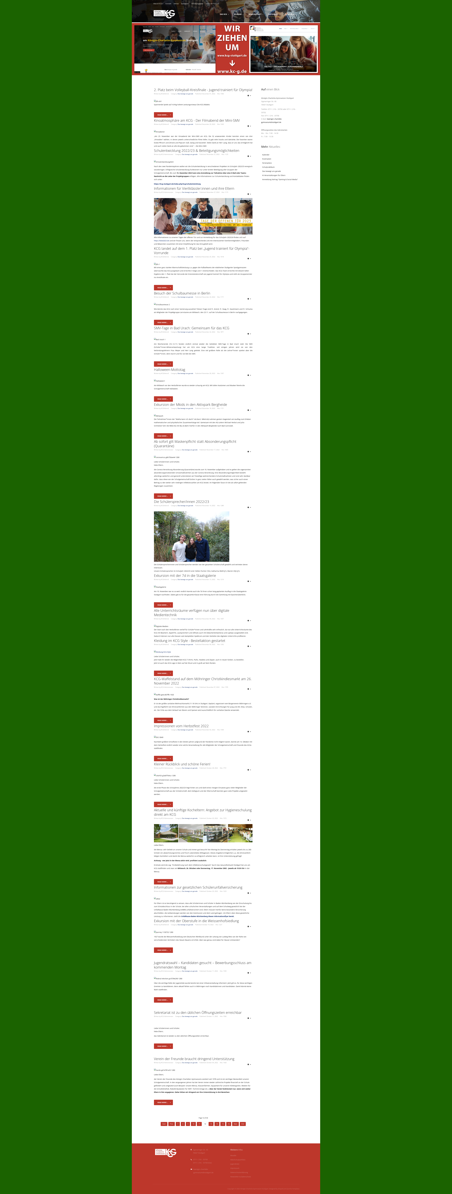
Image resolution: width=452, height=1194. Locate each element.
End (242, 1124)
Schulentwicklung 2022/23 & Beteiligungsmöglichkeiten (196, 150)
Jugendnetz (234, 1164)
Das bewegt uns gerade (185, 94)
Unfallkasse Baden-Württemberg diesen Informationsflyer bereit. (207, 916)
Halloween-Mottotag (169, 369)
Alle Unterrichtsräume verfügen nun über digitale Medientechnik (191, 612)
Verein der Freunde (212, 4)
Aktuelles (273, 14)
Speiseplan (185, 4)
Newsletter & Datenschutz (240, 1177)
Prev (171, 1124)
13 (211, 1124)
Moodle (233, 1156)
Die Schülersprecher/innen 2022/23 (181, 501)
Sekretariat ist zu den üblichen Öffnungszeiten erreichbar (198, 1012)
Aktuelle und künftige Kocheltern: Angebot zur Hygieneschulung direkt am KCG (203, 812)
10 (193, 1124)
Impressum (234, 1168)
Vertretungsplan (197, 4)
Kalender (265, 155)
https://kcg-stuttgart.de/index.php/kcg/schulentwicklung (177, 184)
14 (217, 1124)
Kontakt (168, 4)
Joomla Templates (293, 1189)
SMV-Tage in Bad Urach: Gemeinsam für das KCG (191, 328)
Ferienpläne (267, 163)
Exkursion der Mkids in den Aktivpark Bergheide (190, 404)
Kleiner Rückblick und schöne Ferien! (182, 764)
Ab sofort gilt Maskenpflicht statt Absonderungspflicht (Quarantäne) (195, 443)
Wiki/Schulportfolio (237, 1160)
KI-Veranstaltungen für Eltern (273, 175)
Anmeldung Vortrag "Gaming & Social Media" (280, 179)
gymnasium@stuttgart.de (203, 1172)
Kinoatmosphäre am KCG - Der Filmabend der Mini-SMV (197, 120)
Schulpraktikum (268, 167)
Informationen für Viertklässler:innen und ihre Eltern (194, 188)
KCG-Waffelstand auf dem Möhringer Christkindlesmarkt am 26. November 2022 (203, 681)
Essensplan (266, 159)
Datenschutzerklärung (239, 1173)
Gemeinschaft (255, 14)
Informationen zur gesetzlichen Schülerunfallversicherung (198, 887)
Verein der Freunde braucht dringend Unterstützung (194, 1058)
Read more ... (162, 115)
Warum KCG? (158, 4)
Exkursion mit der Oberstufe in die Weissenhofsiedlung (196, 920)
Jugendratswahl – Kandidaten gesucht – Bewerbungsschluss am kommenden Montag (202, 964)
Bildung (238, 14)
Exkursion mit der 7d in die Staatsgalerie (185, 575)
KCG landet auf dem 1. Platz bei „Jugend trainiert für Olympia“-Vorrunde (201, 250)
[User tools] (249, 95)
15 (223, 1124)
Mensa (176, 4)
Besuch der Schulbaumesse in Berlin (182, 293)
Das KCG (223, 14)
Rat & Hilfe (290, 14)
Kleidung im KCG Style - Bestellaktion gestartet (189, 640)
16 (229, 1124)
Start (164, 1124)
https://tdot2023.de (161, 241)
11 (199, 1124)
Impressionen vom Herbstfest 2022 (181, 726)
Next (235, 1124)
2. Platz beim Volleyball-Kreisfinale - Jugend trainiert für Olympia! (203, 89)
